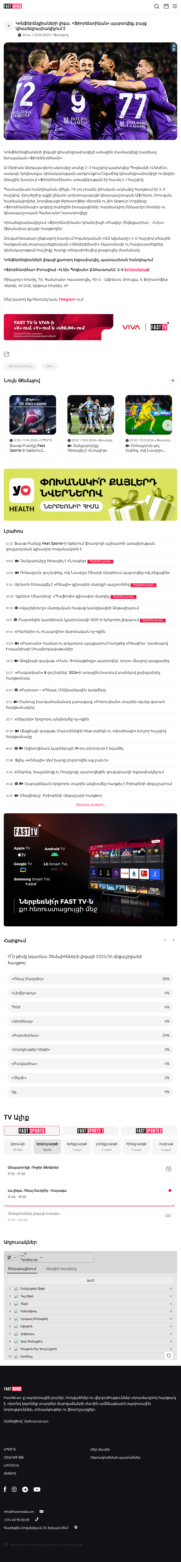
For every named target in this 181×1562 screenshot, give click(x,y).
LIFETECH (11, 1466)
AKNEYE (10, 1474)
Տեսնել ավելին (90, 805)
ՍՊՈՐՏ (10, 1450)
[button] (166, 6)
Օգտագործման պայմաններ (115, 1458)
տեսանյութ (137, 269)
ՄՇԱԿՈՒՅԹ (14, 1458)
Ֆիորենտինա (20, 366)
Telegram (67, 299)
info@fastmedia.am (19, 1512)
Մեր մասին (100, 1450)
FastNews (12, 1397)
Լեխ (49, 366)
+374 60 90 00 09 (16, 1520)
